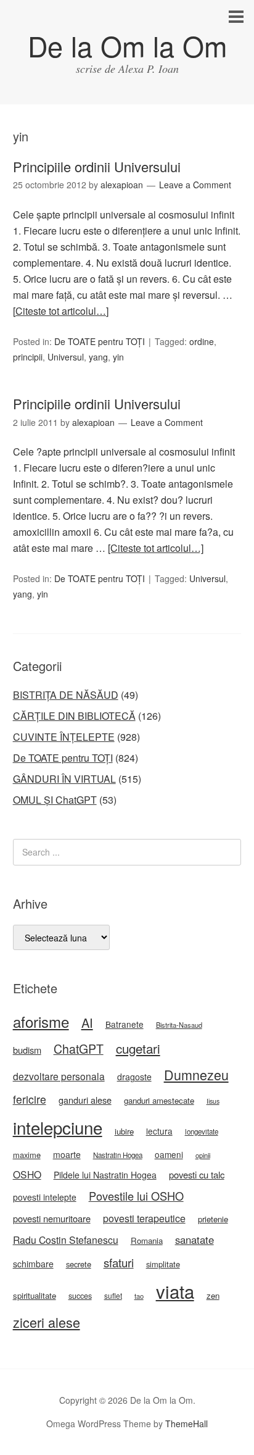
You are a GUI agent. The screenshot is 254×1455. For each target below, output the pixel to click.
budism (27, 1049)
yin (118, 357)
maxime (27, 1155)
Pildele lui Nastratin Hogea (105, 1175)
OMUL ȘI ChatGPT (55, 800)
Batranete (124, 1024)
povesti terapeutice (144, 1218)
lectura (159, 1131)
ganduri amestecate (159, 1100)
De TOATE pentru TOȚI (99, 341)
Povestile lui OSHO (136, 1196)
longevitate (201, 1131)
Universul (65, 357)
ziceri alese (46, 1322)
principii (28, 357)
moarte (67, 1154)
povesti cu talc (196, 1174)
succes (80, 1295)
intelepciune (57, 1127)
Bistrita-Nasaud (179, 1025)
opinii (202, 1155)
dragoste (134, 1076)
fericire (29, 1099)
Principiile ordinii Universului (97, 166)
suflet (113, 1295)
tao (139, 1296)
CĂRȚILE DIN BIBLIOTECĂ (74, 716)
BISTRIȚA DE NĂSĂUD (65, 695)
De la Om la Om (127, 45)
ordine (201, 341)
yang (98, 357)
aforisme (41, 1021)
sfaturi (119, 1262)
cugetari (138, 1048)
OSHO (27, 1174)
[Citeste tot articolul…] (61, 311)
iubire (124, 1131)
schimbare (33, 1263)
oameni (169, 1154)
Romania (147, 1240)
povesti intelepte (44, 1197)
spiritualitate (34, 1295)
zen (213, 1295)
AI (87, 1023)
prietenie (213, 1219)
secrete (78, 1264)
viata (175, 1291)
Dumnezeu (196, 1074)
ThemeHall (186, 1423)
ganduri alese (85, 1099)
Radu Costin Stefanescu (65, 1240)
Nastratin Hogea (117, 1155)
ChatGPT (79, 1048)
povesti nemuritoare (52, 1218)
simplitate (163, 1264)
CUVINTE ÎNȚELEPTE (64, 737)
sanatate (194, 1239)
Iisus (213, 1101)
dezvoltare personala (59, 1076)
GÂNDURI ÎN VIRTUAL (64, 779)
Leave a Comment (195, 184)
